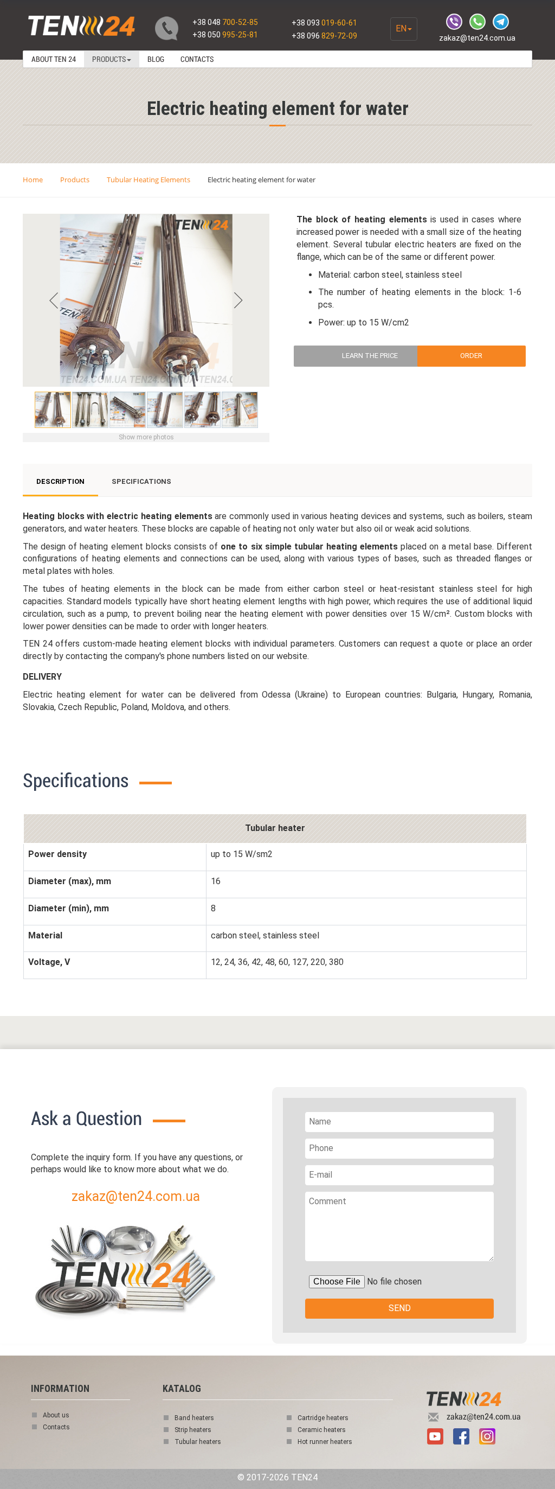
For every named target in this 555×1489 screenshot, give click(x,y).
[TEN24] (147, 1251)
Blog (155, 59)
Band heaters (194, 1418)
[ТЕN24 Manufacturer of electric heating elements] (80, 26)
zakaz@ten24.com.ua (477, 38)
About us (56, 1415)
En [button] (401, 28)
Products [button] (109, 59)
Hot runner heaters (325, 1442)
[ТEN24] (475, 1399)
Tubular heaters (198, 1442)
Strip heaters (193, 1430)
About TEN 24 (53, 59)
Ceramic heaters (322, 1430)
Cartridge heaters (323, 1418)
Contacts (197, 59)
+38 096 (324, 35)
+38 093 (324, 22)
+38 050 (225, 34)
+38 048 (225, 22)
